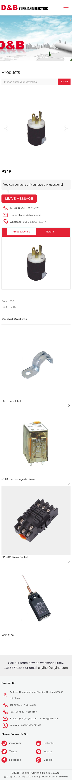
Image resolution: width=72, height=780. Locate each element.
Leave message (19, 198)
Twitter (13, 751)
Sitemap (36, 776)
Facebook (15, 759)
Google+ (49, 759)
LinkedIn (49, 742)
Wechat (48, 751)
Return (50, 231)
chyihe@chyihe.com (29, 214)
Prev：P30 (7, 301)
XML (28, 776)
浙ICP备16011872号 (14, 776)
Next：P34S (8, 306)
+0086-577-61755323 (26, 208)
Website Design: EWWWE (55, 776)
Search (64, 81)
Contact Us (8, 683)
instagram (15, 742)
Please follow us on (14, 734)
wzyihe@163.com (49, 718)
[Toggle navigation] (66, 7)
